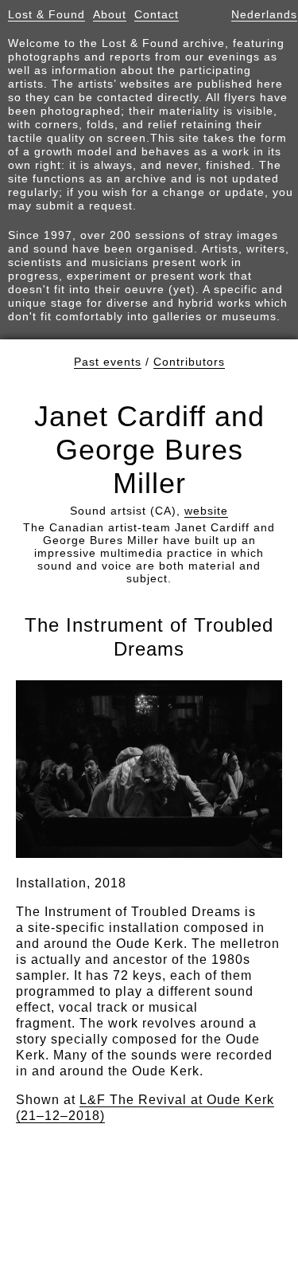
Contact (156, 14)
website (206, 510)
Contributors (189, 361)
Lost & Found (46, 14)
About (109, 14)
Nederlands (264, 14)
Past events (107, 361)
